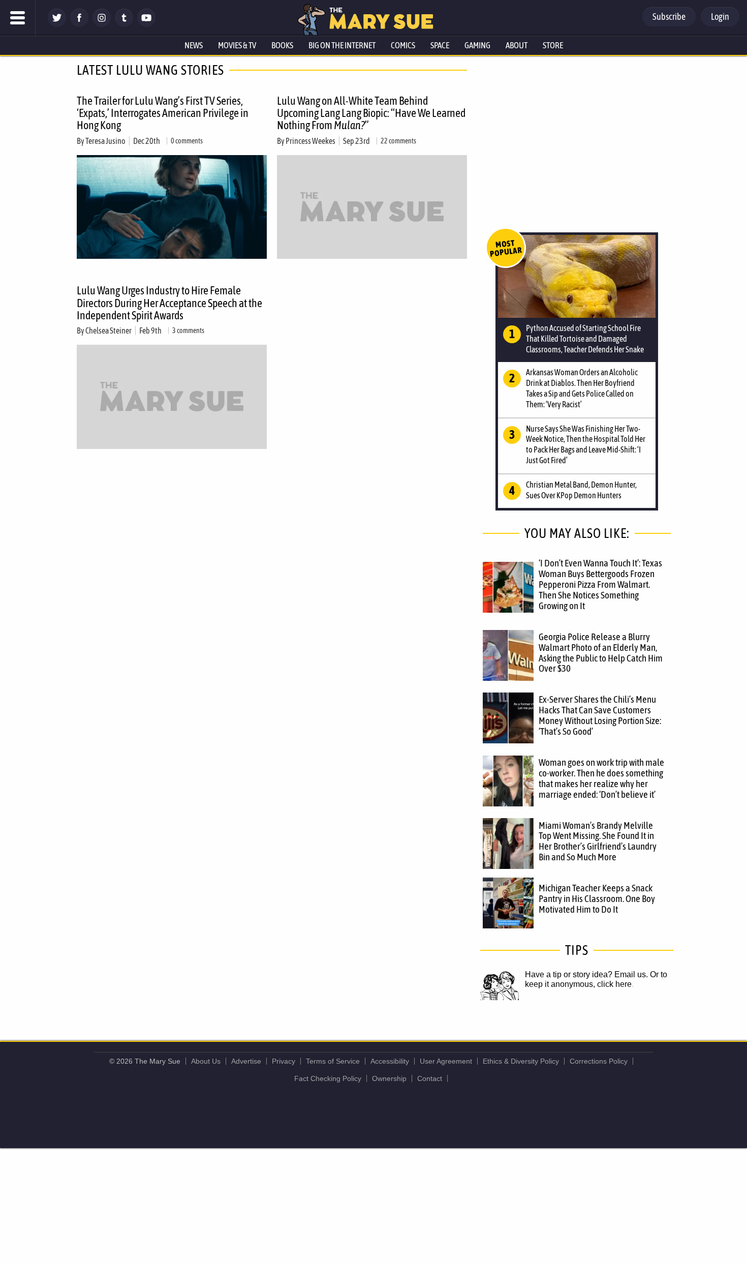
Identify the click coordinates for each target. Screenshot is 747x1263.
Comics (403, 45)
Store (553, 45)
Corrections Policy (599, 1061)
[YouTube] (146, 24)
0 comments (187, 140)
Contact (429, 1078)
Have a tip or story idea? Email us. (586, 974)
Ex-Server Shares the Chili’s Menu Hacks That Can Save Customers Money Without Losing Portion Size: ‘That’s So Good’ (600, 715)
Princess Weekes (310, 140)
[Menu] (18, 18)
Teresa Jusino (105, 140)
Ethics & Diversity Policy (521, 1061)
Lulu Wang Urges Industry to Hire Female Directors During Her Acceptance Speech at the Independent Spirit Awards (169, 302)
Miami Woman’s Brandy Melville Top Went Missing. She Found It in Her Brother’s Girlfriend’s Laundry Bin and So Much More (598, 841)
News (193, 45)
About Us (206, 1061)
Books (282, 45)
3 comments (188, 330)
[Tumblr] (124, 24)
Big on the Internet (342, 45)
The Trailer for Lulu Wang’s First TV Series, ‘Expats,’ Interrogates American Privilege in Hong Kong (162, 113)
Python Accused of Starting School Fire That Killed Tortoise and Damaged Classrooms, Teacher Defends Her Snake (585, 338)
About (516, 45)
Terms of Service (333, 1061)
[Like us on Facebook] (79, 24)
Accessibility (389, 1061)
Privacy (283, 1061)
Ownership (389, 1078)
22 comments (398, 140)
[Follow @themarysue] (57, 24)
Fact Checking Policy (327, 1078)
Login (720, 16)
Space (439, 45)
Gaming (477, 45)
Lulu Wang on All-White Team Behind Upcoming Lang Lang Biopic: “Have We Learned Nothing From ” (371, 113)
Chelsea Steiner (108, 330)
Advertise (246, 1061)
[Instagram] (101, 24)
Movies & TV (237, 45)
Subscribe (669, 16)
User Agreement (446, 1061)
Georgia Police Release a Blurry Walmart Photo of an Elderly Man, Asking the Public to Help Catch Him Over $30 (601, 652)
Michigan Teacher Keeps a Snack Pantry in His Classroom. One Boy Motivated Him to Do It (597, 898)
